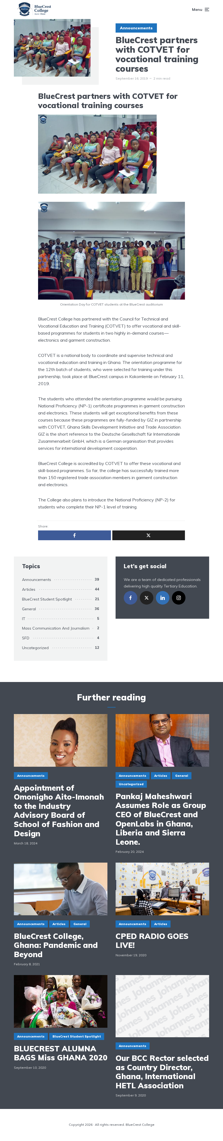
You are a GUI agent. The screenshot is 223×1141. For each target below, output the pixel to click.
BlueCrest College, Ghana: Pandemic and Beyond (56, 945)
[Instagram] (178, 598)
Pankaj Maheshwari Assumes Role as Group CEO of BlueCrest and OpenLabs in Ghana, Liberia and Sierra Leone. (161, 819)
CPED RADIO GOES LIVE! (152, 941)
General (29, 608)
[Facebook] (130, 598)
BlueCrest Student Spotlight (47, 599)
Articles (28, 589)
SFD (25, 638)
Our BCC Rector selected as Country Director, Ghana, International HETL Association (162, 1072)
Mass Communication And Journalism (55, 628)
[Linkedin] (162, 598)
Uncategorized (35, 647)
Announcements (136, 28)
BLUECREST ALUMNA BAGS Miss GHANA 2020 (60, 1053)
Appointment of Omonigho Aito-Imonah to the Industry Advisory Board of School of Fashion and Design (59, 810)
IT (23, 618)
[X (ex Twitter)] (146, 598)
